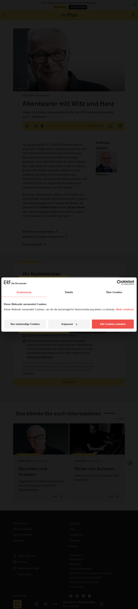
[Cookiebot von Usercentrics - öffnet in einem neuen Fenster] (119, 282)
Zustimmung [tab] (23, 292)
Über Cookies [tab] (114, 292)
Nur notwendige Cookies (25, 324)
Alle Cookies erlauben (113, 324)
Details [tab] (69, 292)
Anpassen (67, 324)
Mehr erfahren (125, 309)
